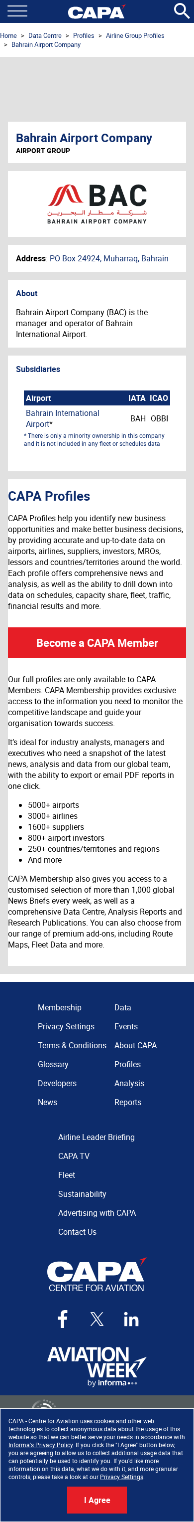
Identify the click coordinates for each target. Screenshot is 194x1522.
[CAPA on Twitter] (97, 1319)
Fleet (66, 1174)
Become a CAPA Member (97, 642)
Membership (60, 1007)
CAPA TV (74, 1155)
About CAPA (135, 1045)
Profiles (84, 35)
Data (122, 1007)
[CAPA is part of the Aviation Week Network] (97, 1367)
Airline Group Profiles (135, 35)
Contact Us (77, 1231)
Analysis (129, 1083)
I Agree (97, 1500)
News (47, 1102)
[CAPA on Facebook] (63, 1319)
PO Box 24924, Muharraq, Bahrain (109, 258)
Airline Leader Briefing (96, 1137)
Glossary (53, 1064)
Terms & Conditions (72, 1045)
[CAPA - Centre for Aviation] (97, 11)
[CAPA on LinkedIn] (131, 1319)
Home (8, 35)
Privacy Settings (121, 1477)
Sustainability (82, 1193)
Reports (127, 1102)
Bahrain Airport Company (46, 44)
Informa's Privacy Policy (40, 1445)
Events (126, 1026)
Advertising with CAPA (97, 1212)
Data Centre (45, 35)
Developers (57, 1083)
